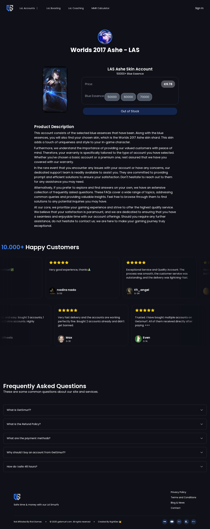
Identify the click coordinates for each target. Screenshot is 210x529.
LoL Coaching (76, 8)
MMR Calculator (100, 8)
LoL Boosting (54, 8)
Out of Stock (130, 111)
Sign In (199, 8)
